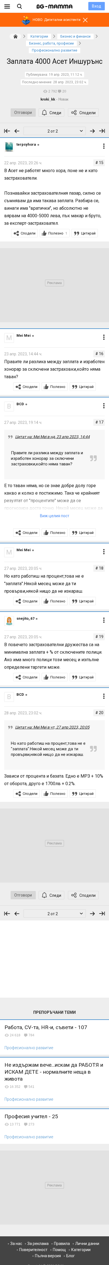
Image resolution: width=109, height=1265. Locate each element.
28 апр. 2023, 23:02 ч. (70, 82)
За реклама (38, 1243)
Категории (81, 1249)
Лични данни (87, 1243)
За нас (16, 1243)
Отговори (23, 112)
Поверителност (33, 1249)
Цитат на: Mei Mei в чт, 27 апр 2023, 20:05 (52, 727)
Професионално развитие (28, 1048)
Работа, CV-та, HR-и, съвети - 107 (45, 1027)
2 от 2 (53, 131)
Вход (96, 6)
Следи (55, 113)
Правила (62, 1243)
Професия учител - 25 (31, 1116)
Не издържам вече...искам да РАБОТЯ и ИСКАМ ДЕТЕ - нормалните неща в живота (53, 1072)
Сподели (87, 113)
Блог (70, 1256)
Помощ (59, 1249)
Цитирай (88, 233)
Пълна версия (48, 1256)
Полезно (57, 233)
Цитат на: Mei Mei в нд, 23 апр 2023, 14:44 (52, 436)
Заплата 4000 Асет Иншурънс (55, 61)
